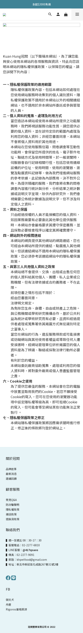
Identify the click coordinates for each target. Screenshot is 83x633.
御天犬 (10, 600)
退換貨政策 (12, 519)
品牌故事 (11, 469)
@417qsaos (30, 550)
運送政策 (11, 514)
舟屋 (8, 604)
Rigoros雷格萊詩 (16, 609)
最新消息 (11, 474)
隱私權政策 (12, 509)
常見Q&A (11, 500)
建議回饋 (11, 478)
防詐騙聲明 (12, 505)
